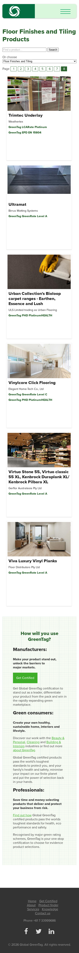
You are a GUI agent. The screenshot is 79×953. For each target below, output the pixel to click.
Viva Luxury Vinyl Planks (33, 560)
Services (33, 909)
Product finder (48, 905)
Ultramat (17, 204)
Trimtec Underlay (26, 115)
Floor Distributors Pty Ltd (24, 567)
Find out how (22, 815)
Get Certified (25, 678)
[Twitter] (38, 932)
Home (32, 901)
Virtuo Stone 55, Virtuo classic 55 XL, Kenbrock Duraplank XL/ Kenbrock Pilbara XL (39, 477)
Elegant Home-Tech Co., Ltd (26, 389)
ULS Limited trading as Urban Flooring (33, 310)
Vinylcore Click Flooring (32, 382)
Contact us (42, 913)
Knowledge (50, 909)
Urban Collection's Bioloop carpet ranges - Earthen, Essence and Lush (35, 298)
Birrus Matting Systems (23, 210)
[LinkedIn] (51, 932)
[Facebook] (25, 932)
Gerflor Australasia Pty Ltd (25, 488)
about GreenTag (24, 750)
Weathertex (16, 121)
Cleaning (33, 742)
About (31, 905)
